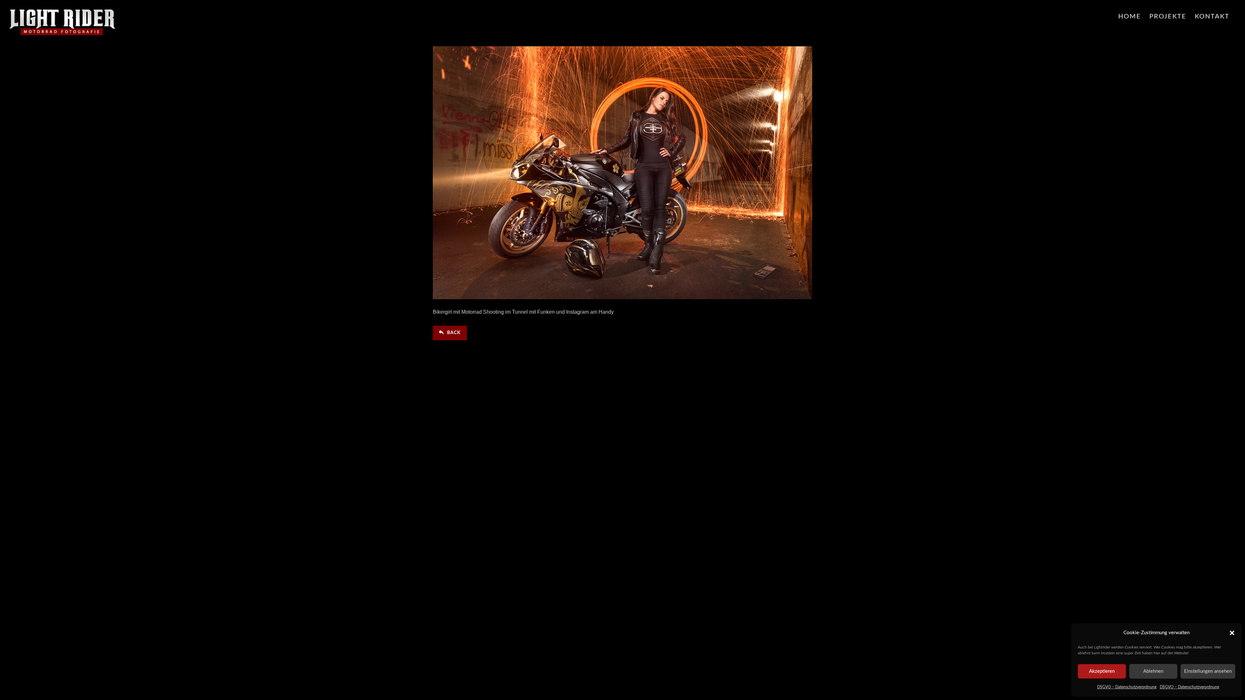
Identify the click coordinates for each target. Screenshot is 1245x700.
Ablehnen (1153, 671)
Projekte (1167, 16)
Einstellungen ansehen (1208, 671)
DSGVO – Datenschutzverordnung (1126, 687)
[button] (1232, 633)
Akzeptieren (1102, 671)
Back (454, 333)
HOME (1129, 16)
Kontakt (1212, 16)
